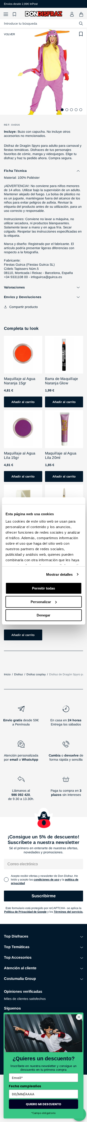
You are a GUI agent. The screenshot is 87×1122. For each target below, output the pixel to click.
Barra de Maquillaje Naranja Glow (61, 381)
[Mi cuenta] (72, 14)
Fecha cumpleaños (25, 1086)
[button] (5, 14)
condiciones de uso (46, 879)
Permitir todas (43, 588)
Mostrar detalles (59, 574)
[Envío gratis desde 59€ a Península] (21, 717)
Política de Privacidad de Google (25, 911)
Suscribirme (44, 896)
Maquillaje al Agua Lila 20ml (61, 455)
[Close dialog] (79, 1017)
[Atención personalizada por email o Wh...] (21, 752)
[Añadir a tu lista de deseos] (81, 34)
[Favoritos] (15, 14)
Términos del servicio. (68, 911)
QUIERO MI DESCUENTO (43, 1104)
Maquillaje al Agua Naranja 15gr (19, 381)
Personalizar (41, 602)
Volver (9, 34)
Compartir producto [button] (23, 307)
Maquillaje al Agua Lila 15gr (19, 455)
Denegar (43, 615)
